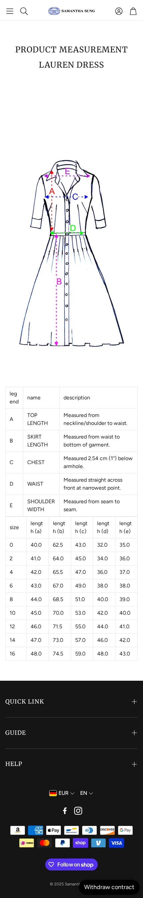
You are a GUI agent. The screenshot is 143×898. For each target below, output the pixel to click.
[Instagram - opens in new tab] (78, 811)
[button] (9, 11)
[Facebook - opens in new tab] (65, 811)
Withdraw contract (109, 887)
